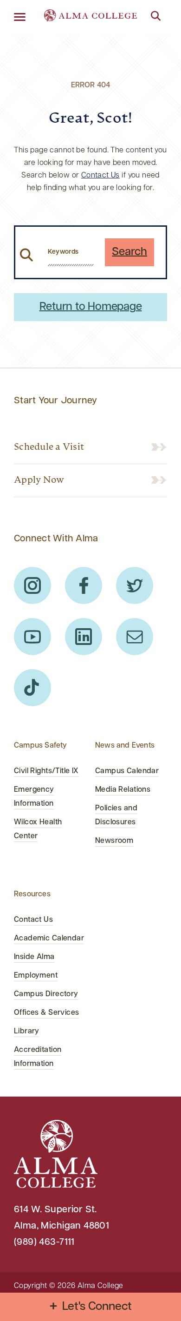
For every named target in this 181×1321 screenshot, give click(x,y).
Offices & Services (46, 1013)
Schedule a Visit (49, 447)
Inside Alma (34, 957)
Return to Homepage (90, 307)
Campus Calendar (127, 771)
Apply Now (39, 480)
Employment (36, 975)
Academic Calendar (49, 938)
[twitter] (134, 585)
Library (26, 1031)
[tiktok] (32, 687)
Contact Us (100, 175)
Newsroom (114, 841)
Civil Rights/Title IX (46, 771)
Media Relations (122, 790)
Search (129, 252)
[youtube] (32, 636)
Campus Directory (46, 994)
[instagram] (32, 585)
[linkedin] (83, 636)
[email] (134, 636)
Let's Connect (97, 1307)
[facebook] (83, 585)
